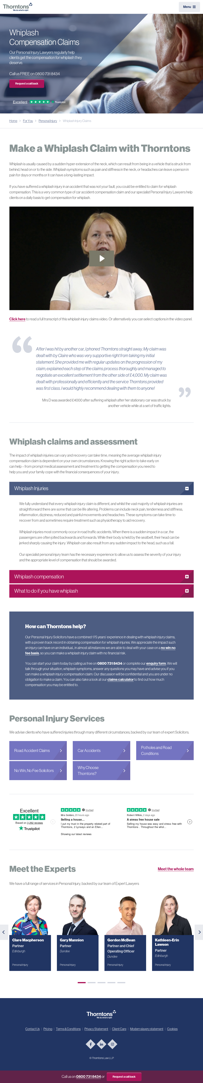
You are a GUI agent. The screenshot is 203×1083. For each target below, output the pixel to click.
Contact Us (32, 1029)
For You (28, 121)
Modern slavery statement (146, 1029)
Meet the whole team (176, 869)
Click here (17, 319)
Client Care (119, 1029)
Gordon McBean (121, 940)
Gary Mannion (72, 940)
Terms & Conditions (68, 1029)
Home (13, 121)
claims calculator (120, 679)
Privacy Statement (96, 1029)
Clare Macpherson (28, 940)
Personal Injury (48, 121)
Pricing (47, 1029)
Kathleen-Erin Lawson (167, 942)
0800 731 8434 (88, 1076)
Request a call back (26, 83)
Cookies (172, 1029)
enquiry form (156, 663)
